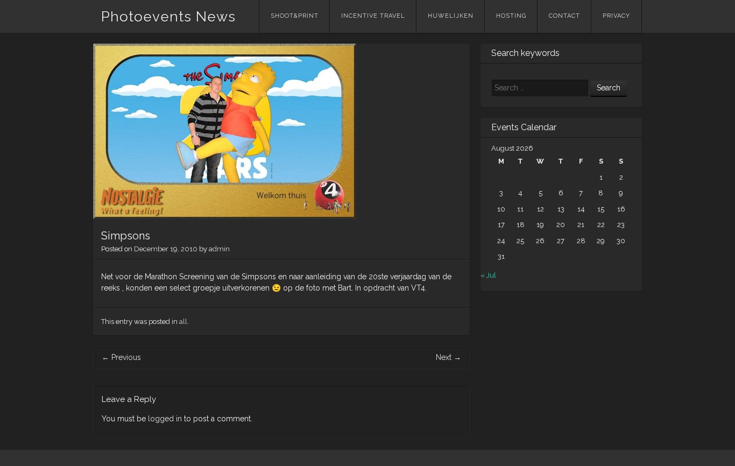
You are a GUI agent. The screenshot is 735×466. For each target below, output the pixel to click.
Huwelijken (450, 15)
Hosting (511, 15)
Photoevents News (168, 17)
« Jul (488, 275)
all (183, 321)
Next (448, 357)
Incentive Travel (373, 15)
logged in (165, 418)
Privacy (616, 15)
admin (219, 249)
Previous (121, 357)
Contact (564, 15)
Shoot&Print (295, 15)
